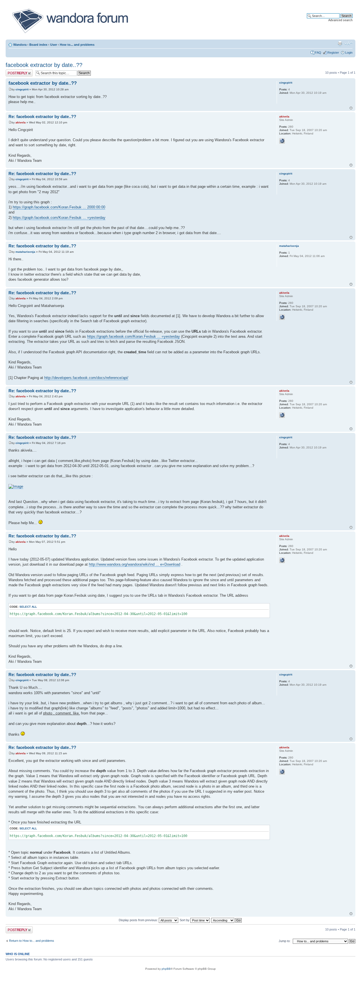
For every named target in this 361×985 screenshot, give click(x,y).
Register (333, 52)
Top (351, 108)
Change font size (348, 43)
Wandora (20, 44)
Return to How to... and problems (31, 940)
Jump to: (284, 941)
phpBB (166, 968)
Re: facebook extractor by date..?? (42, 116)
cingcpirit (22, 89)
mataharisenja (25, 251)
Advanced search (340, 20)
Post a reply (14, 71)
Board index (38, 44)
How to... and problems (77, 44)
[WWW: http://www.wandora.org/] (282, 141)
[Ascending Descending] (226, 920)
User (53, 44)
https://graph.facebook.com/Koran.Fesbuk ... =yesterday (59, 217)
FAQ (318, 52)
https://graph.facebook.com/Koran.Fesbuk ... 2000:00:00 (59, 207)
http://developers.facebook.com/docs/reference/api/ (86, 378)
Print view (340, 43)
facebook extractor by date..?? (44, 65)
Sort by (185, 920)
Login (349, 52)
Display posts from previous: (139, 920)
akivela (21, 122)
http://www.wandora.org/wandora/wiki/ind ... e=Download (134, 564)
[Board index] (70, 21)
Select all (28, 606)
